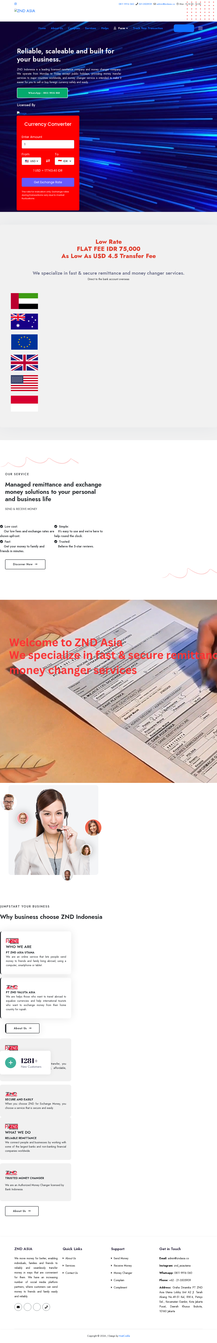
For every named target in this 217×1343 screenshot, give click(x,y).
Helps (105, 28)
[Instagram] (15, 4)
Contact (184, 28)
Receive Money (123, 1266)
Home (42, 28)
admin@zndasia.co (166, 4)
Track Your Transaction (148, 28)
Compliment (120, 1287)
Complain (74, 28)
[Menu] (200, 28)
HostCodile (124, 1336)
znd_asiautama (175, 1266)
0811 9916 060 (126, 4)
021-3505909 (145, 4)
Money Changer (123, 1273)
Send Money (121, 1258)
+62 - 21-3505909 (175, 1280)
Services (90, 28)
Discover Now (23, 564)
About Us (57, 28)
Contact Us (71, 1273)
